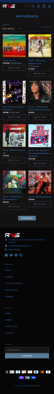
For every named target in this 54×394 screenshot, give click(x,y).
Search (8, 270)
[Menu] (49, 6)
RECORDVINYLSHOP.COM (30, 386)
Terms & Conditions (14, 283)
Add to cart (14, 68)
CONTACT (9, 333)
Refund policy (11, 290)
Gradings (9, 277)
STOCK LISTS (11, 326)
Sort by (6, 24)
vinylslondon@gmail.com (20, 246)
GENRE (8, 320)
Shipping (9, 296)
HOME (8, 313)
